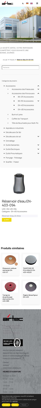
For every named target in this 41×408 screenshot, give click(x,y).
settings (15, 401)
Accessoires (11, 86)
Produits (12, 60)
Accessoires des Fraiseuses (23, 89)
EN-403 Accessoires (26, 105)
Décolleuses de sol (13, 136)
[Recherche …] (22, 3)
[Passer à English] (31, 3)
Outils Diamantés (12, 145)
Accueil (5, 60)
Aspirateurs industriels (15, 128)
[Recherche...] (20, 68)
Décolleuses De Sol (13, 132)
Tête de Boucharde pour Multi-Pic (25, 123)
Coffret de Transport (20, 118)
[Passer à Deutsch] (27, 3)
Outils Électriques (13, 149)
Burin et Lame (17, 114)
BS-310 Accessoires (25, 101)
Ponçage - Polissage (14, 157)
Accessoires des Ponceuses (23, 93)
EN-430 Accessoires (26, 109)
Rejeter (15, 405)
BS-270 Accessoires (26, 97)
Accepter (6, 405)
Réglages (24, 405)
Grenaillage (10, 141)
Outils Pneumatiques (14, 153)
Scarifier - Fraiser (12, 162)
